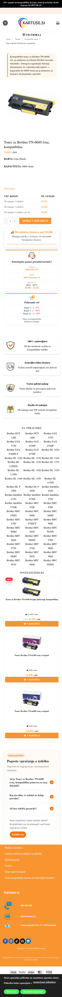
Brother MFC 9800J (13, 554)
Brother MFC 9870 (13, 562)
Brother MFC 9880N (50, 562)
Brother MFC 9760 (32, 546)
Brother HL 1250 (32, 462)
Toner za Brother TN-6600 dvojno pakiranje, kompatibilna (32, 599)
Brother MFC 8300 (32, 505)
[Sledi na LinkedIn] (28, 941)
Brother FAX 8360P (50, 443)
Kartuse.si (11, 892)
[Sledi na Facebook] (5, 941)
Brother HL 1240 (50, 458)
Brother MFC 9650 (32, 529)
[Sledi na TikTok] (16, 941)
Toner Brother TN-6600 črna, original (32, 711)
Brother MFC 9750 (13, 546)
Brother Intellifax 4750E (32, 497)
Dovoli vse (11, 991)
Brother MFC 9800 (50, 546)
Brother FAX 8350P (32, 443)
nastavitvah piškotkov (44, 982)
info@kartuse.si (32, 277)
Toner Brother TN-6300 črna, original (32, 655)
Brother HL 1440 (13, 478)
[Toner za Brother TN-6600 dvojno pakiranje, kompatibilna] (32, 586)
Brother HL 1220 (13, 458)
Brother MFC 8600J (50, 513)
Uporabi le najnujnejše (33, 991)
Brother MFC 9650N (50, 529)
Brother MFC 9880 (32, 562)
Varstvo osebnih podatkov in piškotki (23, 853)
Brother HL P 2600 (32, 488)
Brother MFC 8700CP (32, 521)
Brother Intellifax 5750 (50, 497)
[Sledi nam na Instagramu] (11, 941)
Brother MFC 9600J (13, 529)
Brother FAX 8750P (32, 451)
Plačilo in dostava (13, 847)
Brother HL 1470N (50, 480)
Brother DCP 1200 (13, 435)
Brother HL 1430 (50, 470)
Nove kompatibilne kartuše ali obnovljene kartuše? (30, 877)
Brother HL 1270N (13, 472)
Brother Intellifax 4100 (50, 488)
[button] (5, 23)
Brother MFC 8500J (13, 513)
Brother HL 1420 (32, 470)
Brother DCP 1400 (32, 435)
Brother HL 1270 (50, 462)
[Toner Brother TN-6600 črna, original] (32, 698)
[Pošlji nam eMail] (22, 941)
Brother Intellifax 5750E (13, 505)
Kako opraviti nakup (15, 871)
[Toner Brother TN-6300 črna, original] (32, 642)
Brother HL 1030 (50, 449)
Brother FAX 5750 (13, 443)
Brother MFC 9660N (32, 538)
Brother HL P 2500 (13, 488)
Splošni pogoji (12, 859)
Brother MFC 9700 (50, 538)
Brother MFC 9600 (50, 521)
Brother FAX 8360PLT (13, 451)
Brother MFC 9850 (32, 554)
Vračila (8, 865)
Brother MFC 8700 (13, 521)
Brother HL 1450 (32, 478)
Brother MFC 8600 (32, 513)
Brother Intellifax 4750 (13, 497)
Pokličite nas (18, 834)
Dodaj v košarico (35, 221)
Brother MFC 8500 (50, 505)
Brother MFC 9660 (13, 538)
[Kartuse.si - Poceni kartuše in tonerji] (31, 22)
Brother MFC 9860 (50, 554)
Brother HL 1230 (32, 458)
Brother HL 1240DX (13, 464)
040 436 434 (31, 269)
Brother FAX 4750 (50, 435)
